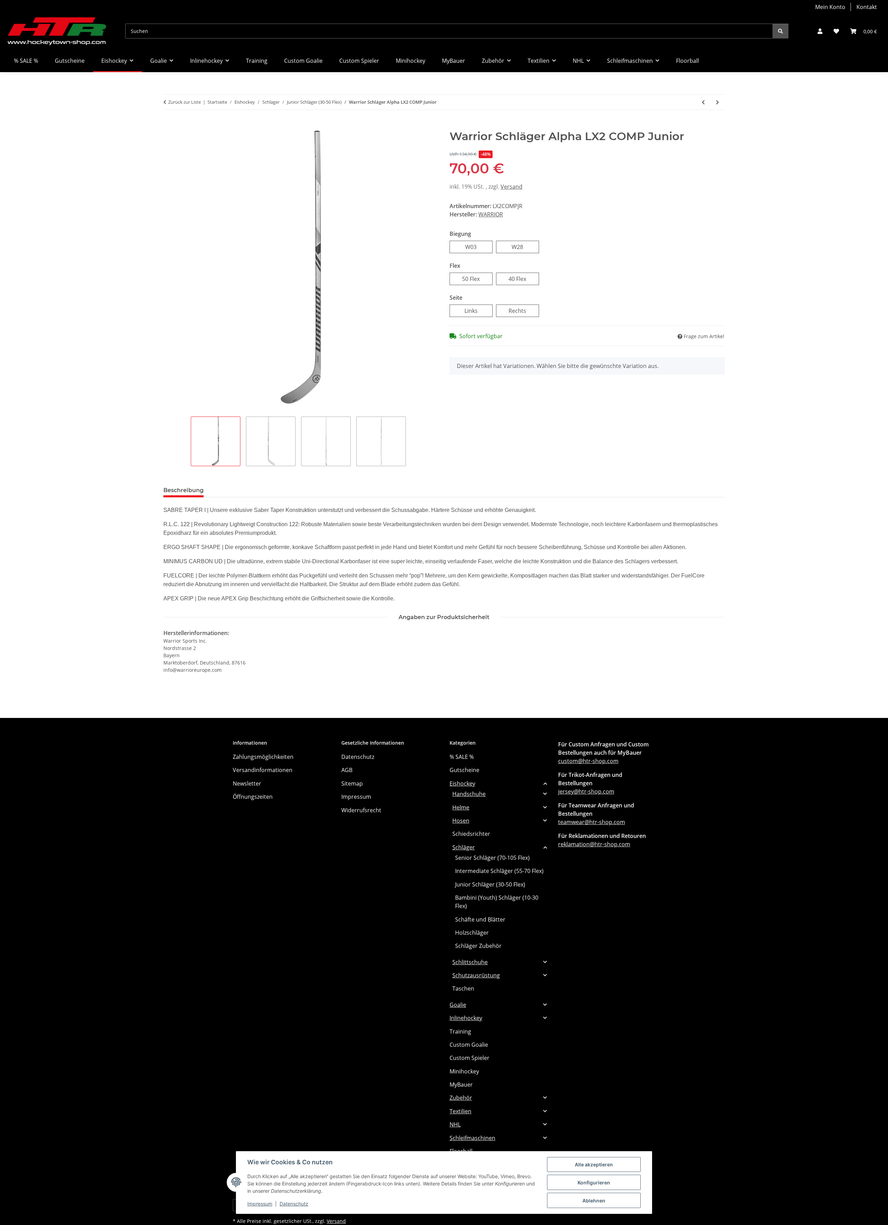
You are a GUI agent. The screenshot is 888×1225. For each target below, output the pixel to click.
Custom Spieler (469, 1058)
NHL (455, 1124)
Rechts (524, 311)
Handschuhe (469, 794)
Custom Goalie (469, 1044)
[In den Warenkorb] (168, 126)
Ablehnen (593, 1200)
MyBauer (461, 1084)
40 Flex (524, 279)
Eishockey (462, 783)
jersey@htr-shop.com (586, 791)
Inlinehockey (466, 1018)
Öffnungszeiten (253, 796)
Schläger (463, 847)
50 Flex (477, 279)
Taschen (463, 988)
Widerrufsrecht (361, 810)
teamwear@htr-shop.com (591, 822)
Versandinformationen (262, 770)
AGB (346, 770)
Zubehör (461, 1098)
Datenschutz (294, 1204)
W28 (523, 247)
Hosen (460, 820)
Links (477, 311)
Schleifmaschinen (472, 1138)
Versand (511, 186)
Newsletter (247, 783)
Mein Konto (830, 7)
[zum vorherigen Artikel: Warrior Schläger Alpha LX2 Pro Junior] (703, 102)
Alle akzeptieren (594, 1164)
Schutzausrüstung (476, 975)
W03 (476, 247)
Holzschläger (472, 932)
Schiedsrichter (471, 834)
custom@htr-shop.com (588, 761)
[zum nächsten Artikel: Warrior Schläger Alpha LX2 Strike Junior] (717, 102)
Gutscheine (464, 770)
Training (460, 1031)
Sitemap (352, 783)
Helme (460, 807)
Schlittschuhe (470, 962)
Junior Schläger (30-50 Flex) (490, 884)
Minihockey (464, 1071)
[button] (820, 31)
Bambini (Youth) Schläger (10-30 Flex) (496, 902)
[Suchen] (780, 31)
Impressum (259, 1204)
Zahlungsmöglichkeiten (263, 757)
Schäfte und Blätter (480, 919)
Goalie (458, 1005)
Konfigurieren (594, 1182)
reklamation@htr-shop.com (594, 844)
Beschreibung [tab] (183, 490)
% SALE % (462, 757)
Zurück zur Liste (184, 102)
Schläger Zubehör (478, 946)
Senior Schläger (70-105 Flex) (492, 858)
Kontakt (866, 7)
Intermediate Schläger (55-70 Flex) (499, 871)
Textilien (460, 1111)
